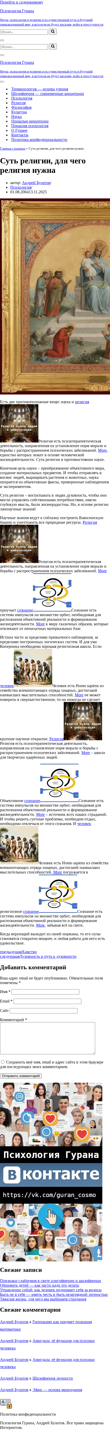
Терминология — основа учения (39, 89)
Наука (16, 116)
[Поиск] (53, 32)
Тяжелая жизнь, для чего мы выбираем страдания (43, 1299)
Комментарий (13, 1020)
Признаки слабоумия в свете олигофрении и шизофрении (50, 1280)
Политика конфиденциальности (39, 139)
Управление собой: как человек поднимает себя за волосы (51, 1290)
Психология (21, 98)
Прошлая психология (29, 126)
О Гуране (19, 130)
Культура (19, 112)
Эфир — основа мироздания (57, 1390)
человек (7, 686)
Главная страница (12, 148)
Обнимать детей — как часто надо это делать (39, 1285)
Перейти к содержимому (21, 2)
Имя (5, 991)
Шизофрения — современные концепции (47, 93)
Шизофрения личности (52, 1378)
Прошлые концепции (30, 121)
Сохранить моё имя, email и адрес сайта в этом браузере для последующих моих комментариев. (51, 1064)
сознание (25, 610)
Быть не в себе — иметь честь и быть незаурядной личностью (54, 1294)
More (102, 450)
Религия (18, 103)
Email (6, 1001)
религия (82, 402)
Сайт (4, 1010)
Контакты (19, 135)
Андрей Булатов (36, 183)
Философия (21, 107)
